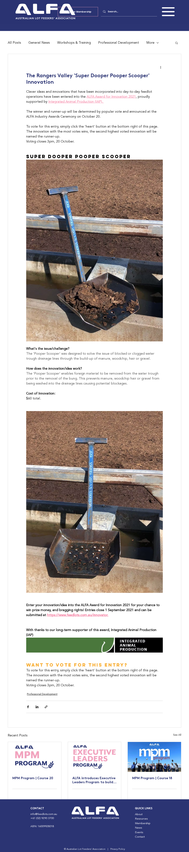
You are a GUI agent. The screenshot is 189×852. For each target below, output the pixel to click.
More (150, 42)
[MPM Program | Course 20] (34, 757)
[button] (168, 11)
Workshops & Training (74, 42)
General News (39, 42)
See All (177, 735)
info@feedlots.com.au (43, 814)
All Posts (14, 42)
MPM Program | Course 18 (152, 778)
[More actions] (160, 67)
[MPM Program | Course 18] (154, 757)
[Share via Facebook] (28, 707)
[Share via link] (46, 707)
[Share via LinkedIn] (37, 707)
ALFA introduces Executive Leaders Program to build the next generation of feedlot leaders (94, 781)
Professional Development (118, 42)
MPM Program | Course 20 (32, 778)
